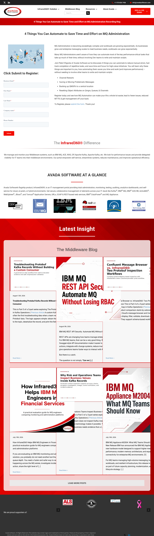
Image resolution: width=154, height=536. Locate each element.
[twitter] (5, 2)
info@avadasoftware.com (141, 2)
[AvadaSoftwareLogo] (13, 8)
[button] (58, 510)
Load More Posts (77, 483)
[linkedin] (9, 2)
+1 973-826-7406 (120, 2)
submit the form (77, 104)
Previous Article (37, 312)
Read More (16, 358)
